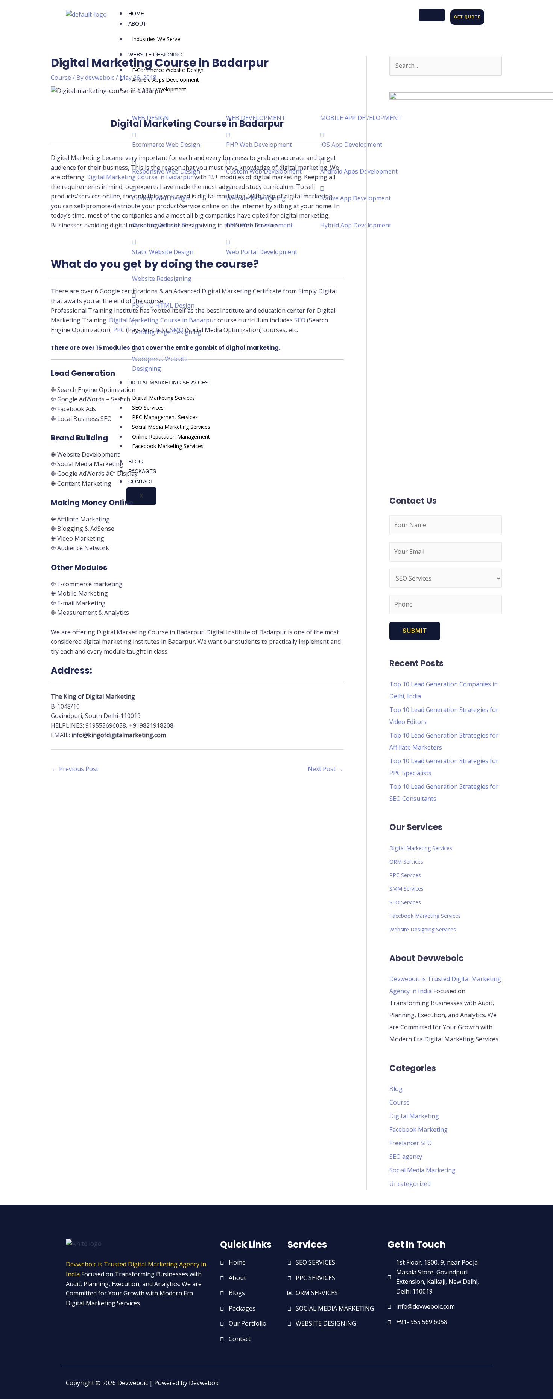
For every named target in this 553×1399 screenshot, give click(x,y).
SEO (299, 320)
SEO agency (405, 1156)
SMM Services (406, 888)
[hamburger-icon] (432, 15)
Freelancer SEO (410, 1143)
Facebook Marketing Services (425, 915)
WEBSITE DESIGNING (155, 55)
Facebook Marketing (418, 1129)
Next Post (325, 769)
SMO (177, 330)
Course (61, 77)
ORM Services (406, 861)
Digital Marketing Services (420, 848)
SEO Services (405, 902)
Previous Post (75, 769)
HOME (136, 14)
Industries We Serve (156, 39)
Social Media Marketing (422, 1170)
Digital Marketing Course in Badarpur (140, 177)
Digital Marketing (414, 1116)
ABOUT (137, 24)
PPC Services (405, 875)
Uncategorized (410, 1184)
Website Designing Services (422, 929)
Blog (396, 1089)
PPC (119, 330)
